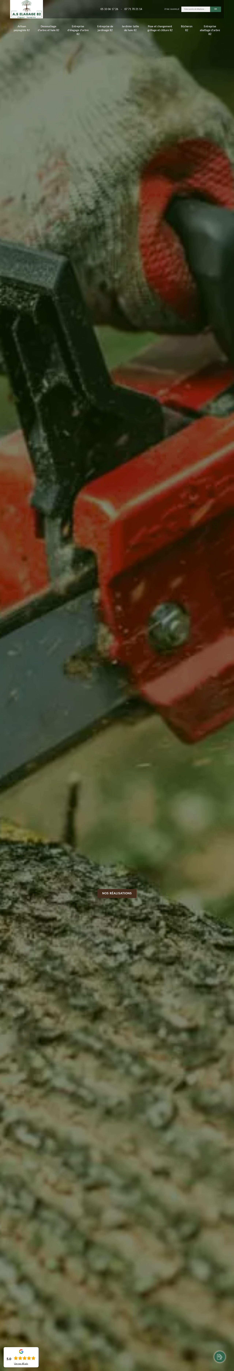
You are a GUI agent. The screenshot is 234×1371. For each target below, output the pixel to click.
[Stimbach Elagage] (26, 9)
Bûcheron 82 (186, 28)
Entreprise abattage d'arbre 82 (210, 30)
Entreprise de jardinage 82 (105, 28)
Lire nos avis (21, 1364)
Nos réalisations (117, 893)
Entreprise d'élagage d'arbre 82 (78, 30)
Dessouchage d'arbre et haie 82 (48, 28)
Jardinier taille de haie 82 (130, 28)
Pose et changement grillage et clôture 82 (160, 28)
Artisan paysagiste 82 (22, 28)
